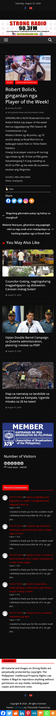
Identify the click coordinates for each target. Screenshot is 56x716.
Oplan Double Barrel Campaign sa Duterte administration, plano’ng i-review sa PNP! (26, 341)
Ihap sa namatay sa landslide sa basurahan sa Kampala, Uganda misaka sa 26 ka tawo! (27, 397)
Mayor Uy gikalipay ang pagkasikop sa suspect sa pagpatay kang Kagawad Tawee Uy (29, 501)
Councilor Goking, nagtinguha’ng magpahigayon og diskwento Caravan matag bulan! (27, 285)
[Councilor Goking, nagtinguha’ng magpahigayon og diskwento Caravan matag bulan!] (28, 251)
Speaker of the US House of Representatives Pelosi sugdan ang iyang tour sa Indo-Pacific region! (31, 558)
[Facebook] (8, 200)
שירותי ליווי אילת (16, 497)
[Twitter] (14, 200)
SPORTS (9, 82)
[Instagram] (25, 200)
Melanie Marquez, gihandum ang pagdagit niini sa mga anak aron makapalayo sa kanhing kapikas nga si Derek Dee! (26, 229)
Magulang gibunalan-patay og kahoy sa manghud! (28, 215)
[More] (31, 200)
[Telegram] (20, 200)
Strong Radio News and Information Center (26, 112)
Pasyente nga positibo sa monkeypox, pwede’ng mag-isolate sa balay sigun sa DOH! (30, 529)
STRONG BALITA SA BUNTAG (26, 82)
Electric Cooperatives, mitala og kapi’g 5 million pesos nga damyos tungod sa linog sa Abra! (30, 588)
